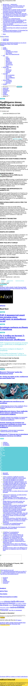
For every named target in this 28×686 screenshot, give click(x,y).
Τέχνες (7, 79)
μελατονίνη (10, 280)
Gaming (2, 601)
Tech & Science (7, 80)
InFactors (7, 601)
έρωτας (23, 605)
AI (0, 601)
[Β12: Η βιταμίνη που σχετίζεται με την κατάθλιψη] (14, 398)
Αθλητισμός (9, 62)
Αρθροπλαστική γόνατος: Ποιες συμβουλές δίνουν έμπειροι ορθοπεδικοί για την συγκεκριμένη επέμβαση (14, 412)
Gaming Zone (9, 64)
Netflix (13, 601)
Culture (5, 73)
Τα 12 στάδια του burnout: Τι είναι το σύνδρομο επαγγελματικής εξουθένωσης (12, 338)
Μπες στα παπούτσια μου (12, 54)
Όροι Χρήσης (3, 594)
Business (8, 60)
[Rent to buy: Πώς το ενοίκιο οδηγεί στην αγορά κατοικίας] (15, 489)
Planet (5, 84)
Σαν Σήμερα (9, 53)
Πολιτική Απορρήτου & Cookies (8, 596)
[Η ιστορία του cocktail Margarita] (13, 523)
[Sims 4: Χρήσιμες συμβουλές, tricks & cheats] (13, 476)
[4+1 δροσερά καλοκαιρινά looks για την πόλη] (13, 571)
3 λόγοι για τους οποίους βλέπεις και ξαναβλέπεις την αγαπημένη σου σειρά (13, 538)
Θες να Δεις (9, 76)
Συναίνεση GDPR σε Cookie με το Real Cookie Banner (14, 676)
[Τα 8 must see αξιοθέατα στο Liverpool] (13, 479)
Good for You (7, 67)
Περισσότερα (3, 284)
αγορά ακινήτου (3, 607)
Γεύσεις (8, 58)
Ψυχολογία (8, 70)
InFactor (2, 305)
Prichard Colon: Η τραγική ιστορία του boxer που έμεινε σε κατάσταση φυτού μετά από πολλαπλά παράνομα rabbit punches (14, 11)
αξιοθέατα (8, 607)
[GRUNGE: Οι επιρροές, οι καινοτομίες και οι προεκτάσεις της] (13, 540)
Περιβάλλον (24, 603)
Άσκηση (8, 72)
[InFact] (4, 36)
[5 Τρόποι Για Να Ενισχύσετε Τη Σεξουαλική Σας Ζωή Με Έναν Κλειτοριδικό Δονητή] (14, 574)
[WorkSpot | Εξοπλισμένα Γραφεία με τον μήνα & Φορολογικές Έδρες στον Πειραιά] (14, 44)
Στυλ (7, 57)
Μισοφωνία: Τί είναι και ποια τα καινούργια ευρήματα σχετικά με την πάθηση (14, 435)
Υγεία (7, 68)
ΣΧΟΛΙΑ (2, 438)
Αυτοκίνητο (9, 63)
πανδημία (13, 607)
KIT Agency (18, 620)
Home (4, 47)
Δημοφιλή (5, 473)
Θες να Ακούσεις (10, 75)
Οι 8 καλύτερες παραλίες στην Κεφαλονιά (14, 487)
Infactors (8, 50)
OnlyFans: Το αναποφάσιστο (10, 533)
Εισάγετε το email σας (6, 367)
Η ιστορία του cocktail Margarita (11, 18)
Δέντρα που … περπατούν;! (10, 4)
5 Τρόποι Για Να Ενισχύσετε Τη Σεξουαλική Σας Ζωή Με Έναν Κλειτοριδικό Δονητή (15, 31)
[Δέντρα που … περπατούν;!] (15, 494)
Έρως (7, 66)
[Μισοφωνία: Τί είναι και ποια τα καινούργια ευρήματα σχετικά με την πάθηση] (14, 431)
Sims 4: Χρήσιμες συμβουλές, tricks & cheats (14, 478)
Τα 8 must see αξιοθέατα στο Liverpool (13, 480)
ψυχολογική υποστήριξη (4, 609)
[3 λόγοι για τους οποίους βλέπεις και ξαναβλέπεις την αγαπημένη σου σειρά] (15, 536)
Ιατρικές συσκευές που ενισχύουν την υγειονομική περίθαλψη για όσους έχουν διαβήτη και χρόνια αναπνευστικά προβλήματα (13, 425)
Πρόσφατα (6, 474)
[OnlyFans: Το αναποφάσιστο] (11, 532)
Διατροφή (8, 71)
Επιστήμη (8, 82)
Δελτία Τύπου (4, 591)
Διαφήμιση (3, 588)
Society (5, 49)
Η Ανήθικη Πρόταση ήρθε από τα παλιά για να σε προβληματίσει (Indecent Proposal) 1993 (15, 484)
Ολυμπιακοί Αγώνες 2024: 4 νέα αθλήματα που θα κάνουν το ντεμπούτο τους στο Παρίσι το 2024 (15, 549)
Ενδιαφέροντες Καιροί (12, 51)
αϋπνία (3, 280)
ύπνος (8, 282)
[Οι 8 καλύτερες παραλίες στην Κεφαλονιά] (14, 485)
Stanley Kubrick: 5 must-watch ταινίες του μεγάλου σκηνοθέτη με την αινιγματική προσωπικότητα (14, 7)
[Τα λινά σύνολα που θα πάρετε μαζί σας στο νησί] (7, 570)
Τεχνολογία (9, 81)
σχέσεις (20, 607)
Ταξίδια (8, 59)
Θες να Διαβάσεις (10, 77)
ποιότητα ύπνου (20, 280)
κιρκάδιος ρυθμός (17, 138)
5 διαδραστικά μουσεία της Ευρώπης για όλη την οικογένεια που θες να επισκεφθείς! (14, 20)
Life (4, 55)
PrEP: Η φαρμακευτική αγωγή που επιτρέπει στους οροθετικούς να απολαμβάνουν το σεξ (13, 318)
